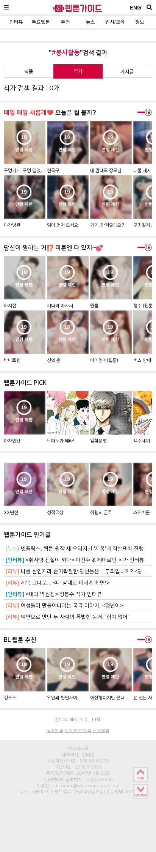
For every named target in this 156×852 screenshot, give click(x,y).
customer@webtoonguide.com (86, 785)
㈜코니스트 (78, 748)
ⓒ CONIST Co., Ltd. (78, 719)
